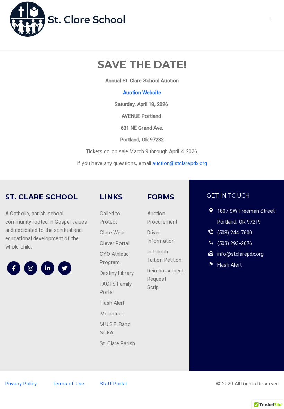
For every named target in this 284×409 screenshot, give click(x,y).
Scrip (153, 287)
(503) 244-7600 (234, 232)
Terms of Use (68, 384)
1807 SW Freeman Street (246, 211)
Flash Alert (112, 303)
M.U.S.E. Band (115, 324)
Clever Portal (114, 243)
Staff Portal (113, 384)
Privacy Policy (21, 384)
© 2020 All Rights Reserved (247, 384)
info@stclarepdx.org (240, 254)
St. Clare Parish (117, 343)
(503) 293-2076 (234, 243)
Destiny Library (117, 273)
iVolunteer (111, 314)
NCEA (106, 333)
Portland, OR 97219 (239, 222)
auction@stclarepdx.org (179, 163)
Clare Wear (112, 232)
